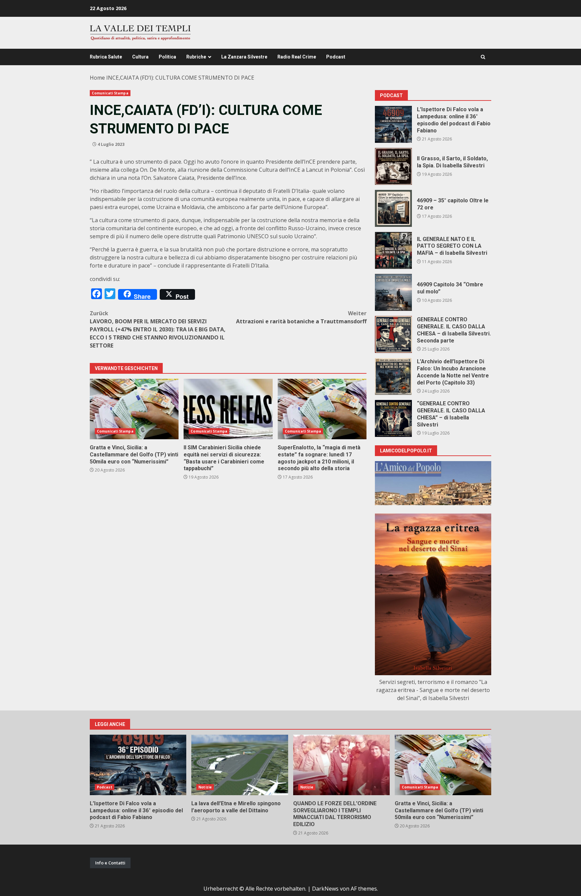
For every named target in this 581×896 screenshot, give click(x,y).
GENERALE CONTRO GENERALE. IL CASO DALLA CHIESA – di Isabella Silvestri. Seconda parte (393, 334)
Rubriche (196, 56)
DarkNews (325, 888)
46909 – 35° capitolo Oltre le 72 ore (393, 208)
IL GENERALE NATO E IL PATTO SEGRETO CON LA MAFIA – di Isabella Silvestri (393, 250)
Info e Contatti (110, 863)
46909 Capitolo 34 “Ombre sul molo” (393, 292)
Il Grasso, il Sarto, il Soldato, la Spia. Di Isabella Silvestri (393, 166)
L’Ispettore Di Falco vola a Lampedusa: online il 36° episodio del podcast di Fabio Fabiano (393, 124)
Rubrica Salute (106, 56)
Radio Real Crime (296, 56)
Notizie (205, 787)
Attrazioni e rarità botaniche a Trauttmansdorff (301, 317)
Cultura (140, 56)
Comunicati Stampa (110, 93)
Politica (167, 56)
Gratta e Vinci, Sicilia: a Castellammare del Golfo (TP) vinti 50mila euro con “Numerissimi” (134, 409)
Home (97, 77)
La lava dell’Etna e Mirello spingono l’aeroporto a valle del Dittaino (239, 765)
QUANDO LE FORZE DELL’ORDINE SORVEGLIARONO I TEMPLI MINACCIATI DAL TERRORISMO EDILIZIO (341, 765)
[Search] (483, 57)
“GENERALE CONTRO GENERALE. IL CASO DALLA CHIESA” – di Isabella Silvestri (393, 418)
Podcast (335, 56)
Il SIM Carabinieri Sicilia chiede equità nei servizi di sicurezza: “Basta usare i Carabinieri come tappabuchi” (228, 409)
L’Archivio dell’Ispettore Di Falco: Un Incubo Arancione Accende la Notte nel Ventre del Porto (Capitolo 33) (393, 376)
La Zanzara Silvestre (244, 56)
